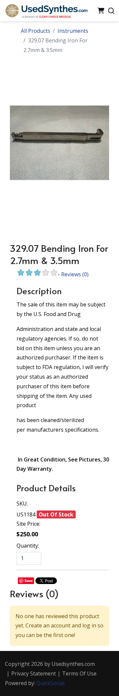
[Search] (111, 11)
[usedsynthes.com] (46, 10)
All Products (35, 30)
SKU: (22, 503)
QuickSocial (50, 683)
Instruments (73, 30)
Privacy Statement (33, 673)
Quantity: (28, 545)
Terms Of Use (79, 673)
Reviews (75, 274)
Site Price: (28, 523)
